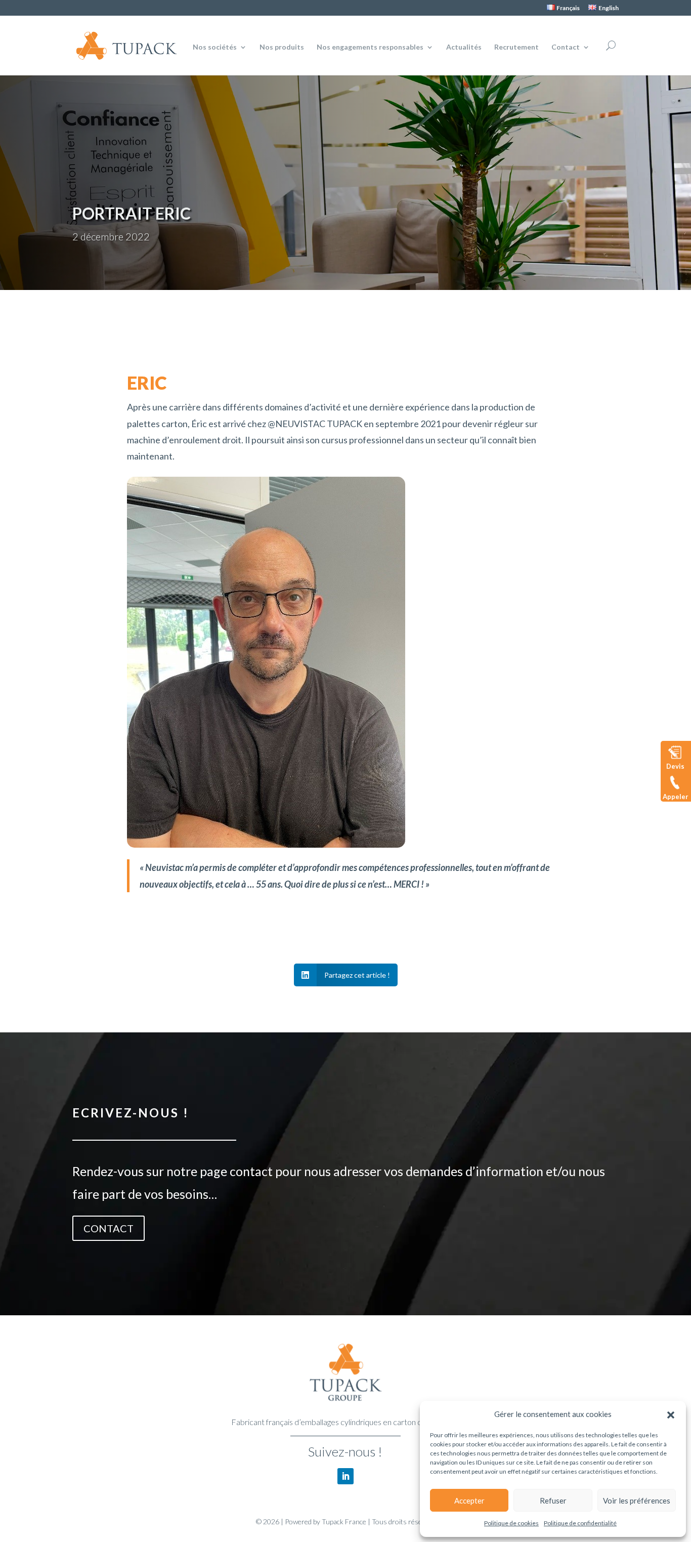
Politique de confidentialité (580, 1523)
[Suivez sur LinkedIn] (345, 1476)
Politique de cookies (511, 1523)
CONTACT (108, 1228)
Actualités (464, 47)
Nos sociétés (215, 47)
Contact (565, 47)
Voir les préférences (636, 1500)
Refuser (553, 1500)
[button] (671, 1414)
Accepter (469, 1500)
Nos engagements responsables (370, 47)
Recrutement (516, 47)
